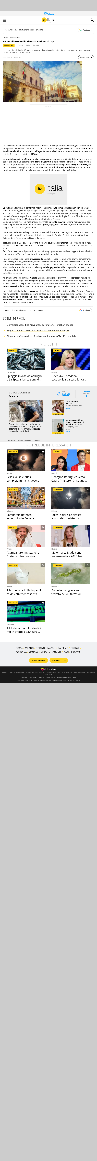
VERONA (45, 652)
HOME (5, 37)
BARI (66, 652)
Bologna (36, 45)
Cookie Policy (50, 677)
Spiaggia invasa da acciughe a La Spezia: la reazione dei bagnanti (25, 379)
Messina (54, 586)
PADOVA (75, 652)
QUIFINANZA (82, 672)
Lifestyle (12, 351)
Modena (10, 624)
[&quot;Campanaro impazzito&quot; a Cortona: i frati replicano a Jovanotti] (26, 536)
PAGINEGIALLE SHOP (31, 672)
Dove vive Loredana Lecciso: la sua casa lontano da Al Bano (69, 379)
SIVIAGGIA (73, 672)
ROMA (19, 647)
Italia (28, 45)
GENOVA (33, 652)
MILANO (29, 647)
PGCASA (42, 672)
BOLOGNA (21, 652)
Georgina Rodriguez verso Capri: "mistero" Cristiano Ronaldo (68, 480)
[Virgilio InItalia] (48, 20)
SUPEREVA (48, 674)
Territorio (13, 452)
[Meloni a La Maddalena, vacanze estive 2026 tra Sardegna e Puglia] (70, 536)
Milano (54, 372)
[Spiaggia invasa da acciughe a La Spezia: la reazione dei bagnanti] (26, 359)
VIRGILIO (10, 672)
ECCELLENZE (15, 37)
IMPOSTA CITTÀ (59, 660)
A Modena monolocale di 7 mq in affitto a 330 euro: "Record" (24, 631)
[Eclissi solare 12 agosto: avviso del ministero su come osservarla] (70, 498)
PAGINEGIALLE (19, 672)
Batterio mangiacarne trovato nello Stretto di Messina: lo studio (66, 593)
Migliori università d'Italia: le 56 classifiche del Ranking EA (38, 330)
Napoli (54, 473)
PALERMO (63, 647)
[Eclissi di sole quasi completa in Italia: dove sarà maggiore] (26, 460)
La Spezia (11, 372)
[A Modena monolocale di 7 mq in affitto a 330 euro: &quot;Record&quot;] (26, 611)
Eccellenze (9, 45)
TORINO (40, 647)
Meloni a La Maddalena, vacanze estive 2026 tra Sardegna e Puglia (66, 556)
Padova (20, 45)
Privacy (41, 677)
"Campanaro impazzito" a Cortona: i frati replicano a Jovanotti (24, 556)
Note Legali (33, 677)
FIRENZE (75, 647)
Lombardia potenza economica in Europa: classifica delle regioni (21, 518)
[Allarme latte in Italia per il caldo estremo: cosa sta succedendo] (26, 573)
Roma (9, 473)
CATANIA (56, 652)
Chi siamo (24, 677)
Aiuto (74, 677)
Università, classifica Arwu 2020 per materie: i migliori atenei (40, 324)
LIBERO (4, 672)
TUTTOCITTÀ (61, 672)
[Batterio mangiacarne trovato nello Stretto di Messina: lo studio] (70, 573)
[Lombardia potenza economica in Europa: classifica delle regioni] (26, 498)
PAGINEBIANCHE (51, 672)
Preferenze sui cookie (64, 677)
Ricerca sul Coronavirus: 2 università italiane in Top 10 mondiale (41, 336)
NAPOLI (51, 647)
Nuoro (54, 549)
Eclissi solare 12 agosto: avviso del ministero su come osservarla (66, 518)
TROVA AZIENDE (38, 660)
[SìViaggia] (49, 13)
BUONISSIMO (91, 672)
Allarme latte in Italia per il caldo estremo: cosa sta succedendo (24, 593)
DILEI (67, 672)
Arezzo (10, 549)
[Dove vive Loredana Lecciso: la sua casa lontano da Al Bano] (70, 359)
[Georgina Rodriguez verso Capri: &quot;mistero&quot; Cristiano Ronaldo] (70, 460)
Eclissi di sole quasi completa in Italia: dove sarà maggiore (22, 480)
